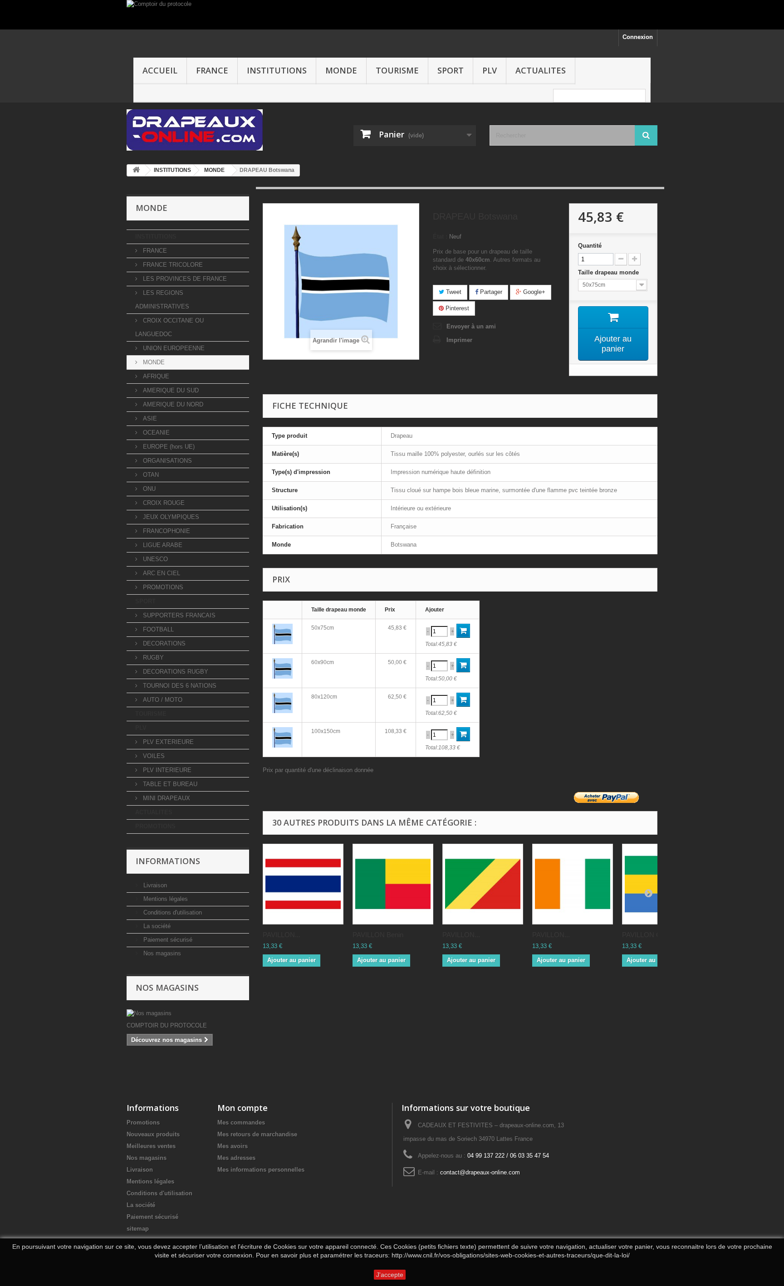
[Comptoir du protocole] (392, 14)
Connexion (637, 37)
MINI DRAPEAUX (165, 798)
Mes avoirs (232, 1146)
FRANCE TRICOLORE (172, 264)
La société (156, 926)
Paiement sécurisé (167, 939)
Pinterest (456, 308)
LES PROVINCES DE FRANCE (184, 278)
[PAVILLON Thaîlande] (303, 884)
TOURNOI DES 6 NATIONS (178, 685)
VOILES (153, 756)
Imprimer (459, 340)
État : (440, 236)
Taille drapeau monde (609, 272)
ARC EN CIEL (160, 573)
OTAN (150, 474)
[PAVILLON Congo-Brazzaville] (482, 884)
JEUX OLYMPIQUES (170, 516)
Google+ (533, 291)
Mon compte (242, 1107)
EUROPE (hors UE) (168, 446)
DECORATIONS (163, 643)
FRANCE (212, 70)
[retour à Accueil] (136, 170)
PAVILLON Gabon (649, 935)
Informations (168, 861)
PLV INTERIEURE (166, 770)
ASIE (149, 418)
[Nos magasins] (188, 1013)
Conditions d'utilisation (172, 912)
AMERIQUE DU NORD (172, 404)
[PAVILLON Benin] (393, 884)
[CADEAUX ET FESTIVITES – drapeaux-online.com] (210, 130)
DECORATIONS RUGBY (174, 671)
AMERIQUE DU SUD (170, 390)
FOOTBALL (157, 629)
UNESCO (154, 559)
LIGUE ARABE (161, 545)
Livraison (154, 885)
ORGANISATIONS (166, 460)
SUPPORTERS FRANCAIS (178, 615)
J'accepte (389, 1274)
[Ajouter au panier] (463, 631)
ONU (148, 488)
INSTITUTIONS (277, 70)
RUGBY (152, 657)
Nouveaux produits (153, 1134)
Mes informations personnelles (260, 1169)
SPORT (450, 70)
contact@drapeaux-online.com (480, 1172)
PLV (489, 70)
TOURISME (397, 70)
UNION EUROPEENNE (173, 348)
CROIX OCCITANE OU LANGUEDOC (169, 327)
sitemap (138, 1228)
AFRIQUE (155, 376)
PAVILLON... (281, 935)
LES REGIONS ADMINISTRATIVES (162, 299)
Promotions (143, 1122)
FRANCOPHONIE (165, 531)
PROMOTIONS (162, 587)
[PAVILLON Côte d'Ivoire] (572, 884)
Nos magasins (161, 953)
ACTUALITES (540, 70)
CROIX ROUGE (163, 502)
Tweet (452, 291)
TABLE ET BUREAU (169, 784)
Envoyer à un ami (471, 326)
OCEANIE (155, 432)
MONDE (341, 70)
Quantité (590, 245)
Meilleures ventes (151, 1146)
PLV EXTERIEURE (167, 741)
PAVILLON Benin (378, 935)
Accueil (159, 70)
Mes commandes (241, 1122)
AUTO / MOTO (161, 699)
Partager (490, 291)
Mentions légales (165, 898)
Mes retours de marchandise (257, 1134)
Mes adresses (236, 1157)
